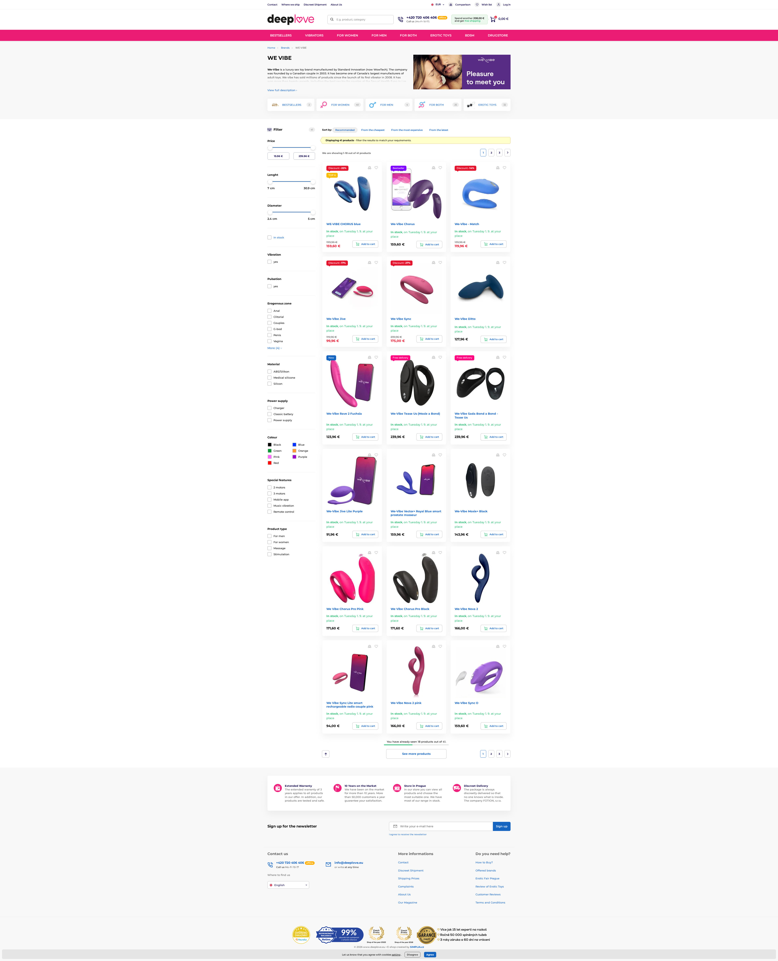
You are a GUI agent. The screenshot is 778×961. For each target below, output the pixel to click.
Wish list (487, 4)
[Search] (332, 19)
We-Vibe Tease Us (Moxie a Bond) (415, 413)
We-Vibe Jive (336, 319)
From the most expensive (407, 129)
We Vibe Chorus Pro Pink (344, 609)
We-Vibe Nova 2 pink (406, 703)
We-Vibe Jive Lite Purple (344, 511)
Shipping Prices (408, 878)
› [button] (282, 90)
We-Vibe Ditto (465, 319)
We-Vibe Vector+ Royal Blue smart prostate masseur (416, 513)
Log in (507, 4)
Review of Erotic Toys (490, 886)
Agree (430, 954)
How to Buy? (484, 862)
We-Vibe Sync (401, 319)
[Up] (325, 754)
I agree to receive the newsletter (408, 834)
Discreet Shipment (315, 4)
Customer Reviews (488, 894)
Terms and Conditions (490, 902)
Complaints (406, 886)
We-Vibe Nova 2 (466, 609)
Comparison (462, 4)
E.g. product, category (351, 19)
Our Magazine (407, 902)
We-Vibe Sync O (466, 703)
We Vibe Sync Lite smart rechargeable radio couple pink (349, 704)
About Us (336, 4)
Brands (285, 47)
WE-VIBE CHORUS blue (343, 224)
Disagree (412, 954)
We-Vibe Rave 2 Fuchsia (344, 413)
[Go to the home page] (290, 19)
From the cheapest (373, 129)
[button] (376, 168)
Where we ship (290, 4)
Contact (272, 4)
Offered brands (486, 870)
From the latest (438, 129)
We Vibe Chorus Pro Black (410, 609)
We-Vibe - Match (467, 224)
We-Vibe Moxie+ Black (471, 511)
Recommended (345, 129)
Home (271, 47)
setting (396, 954)
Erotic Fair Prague (487, 878)
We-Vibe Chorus (403, 224)
